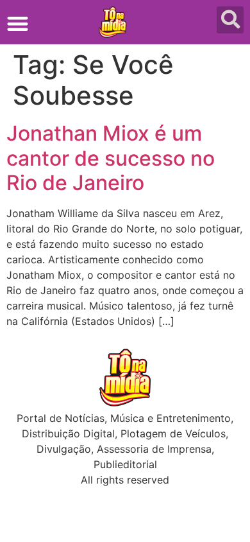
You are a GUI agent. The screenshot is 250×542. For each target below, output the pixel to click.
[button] (18, 23)
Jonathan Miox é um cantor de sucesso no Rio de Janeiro (110, 158)
